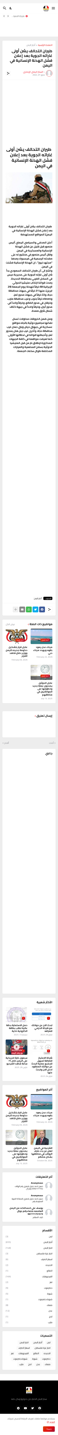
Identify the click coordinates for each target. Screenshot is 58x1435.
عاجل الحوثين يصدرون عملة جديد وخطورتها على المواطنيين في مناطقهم (42, 688)
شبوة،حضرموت (29, 1299)
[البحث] (4, 8)
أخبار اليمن (30, 45)
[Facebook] (42, 609)
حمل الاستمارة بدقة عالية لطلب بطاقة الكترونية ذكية (16, 1028)
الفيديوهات (29, 1276)
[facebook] (39, 1408)
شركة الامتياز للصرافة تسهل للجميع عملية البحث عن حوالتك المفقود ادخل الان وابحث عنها (17, 16)
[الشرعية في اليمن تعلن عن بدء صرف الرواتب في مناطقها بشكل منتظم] (41, 1137)
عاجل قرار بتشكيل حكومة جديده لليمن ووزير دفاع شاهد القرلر (16, 651)
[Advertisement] (44, 25)
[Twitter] (35, 609)
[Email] (22, 609)
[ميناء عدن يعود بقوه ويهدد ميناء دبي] (41, 1101)
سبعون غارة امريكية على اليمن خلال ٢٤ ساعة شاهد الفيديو (16, 1060)
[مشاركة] (8, 73)
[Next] (4, 16)
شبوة (29, 1294)
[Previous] (8, 16)
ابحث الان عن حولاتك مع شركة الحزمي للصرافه (41, 1028)
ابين (29, 1237)
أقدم (6, 743)
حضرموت (29, 1288)
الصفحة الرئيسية (45, 45)
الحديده (29, 1265)
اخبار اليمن (29, 1248)
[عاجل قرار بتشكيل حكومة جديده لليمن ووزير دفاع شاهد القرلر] (16, 1101)
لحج (29, 1316)
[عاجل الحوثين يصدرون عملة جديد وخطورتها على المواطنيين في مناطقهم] (16, 1137)
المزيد (52, 1422)
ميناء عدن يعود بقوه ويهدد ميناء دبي (42, 650)
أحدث (51, 743)
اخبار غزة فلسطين (29, 1253)
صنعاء (29, 1305)
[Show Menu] (53, 8)
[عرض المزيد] (16, 609)
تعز (29, 1282)
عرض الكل (10, 624)
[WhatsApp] (29, 609)
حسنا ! (49, 1429)
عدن (29, 1311)
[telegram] (18, 1408)
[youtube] (25, 1408)
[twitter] (32, 1408)
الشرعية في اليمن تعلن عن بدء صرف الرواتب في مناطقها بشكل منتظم (41, 1152)
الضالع (29, 1271)
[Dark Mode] (10, 8)
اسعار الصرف (29, 1259)
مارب (29, 1322)
